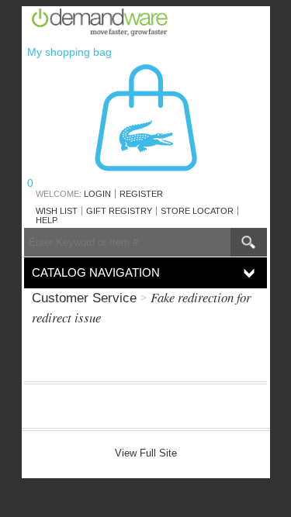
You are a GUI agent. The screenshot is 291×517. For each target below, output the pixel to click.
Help (46, 220)
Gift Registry (119, 210)
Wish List (57, 210)
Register (141, 193)
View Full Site (146, 453)
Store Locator (197, 210)
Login (97, 193)
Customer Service (84, 298)
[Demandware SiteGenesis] (106, 25)
